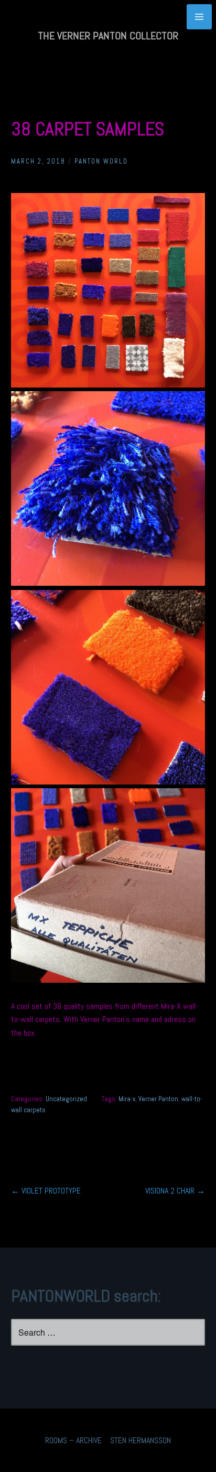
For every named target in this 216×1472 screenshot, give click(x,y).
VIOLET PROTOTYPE (46, 1190)
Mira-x (126, 1098)
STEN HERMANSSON (140, 1440)
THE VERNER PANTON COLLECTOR (108, 35)
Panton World (101, 161)
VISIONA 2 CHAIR (175, 1190)
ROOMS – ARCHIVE (73, 1440)
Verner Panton (158, 1098)
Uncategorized (66, 1098)
